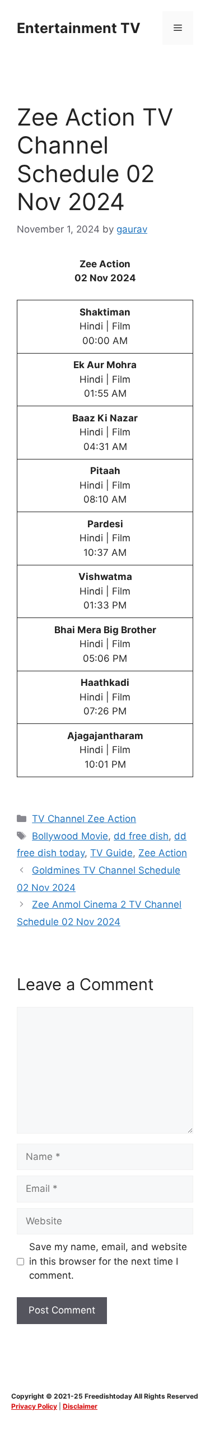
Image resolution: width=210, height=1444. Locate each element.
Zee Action (162, 852)
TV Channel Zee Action (84, 818)
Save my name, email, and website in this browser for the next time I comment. (108, 1261)
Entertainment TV (79, 28)
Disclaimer (80, 1406)
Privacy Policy (34, 1406)
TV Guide (111, 852)
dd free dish (141, 836)
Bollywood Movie (70, 836)
